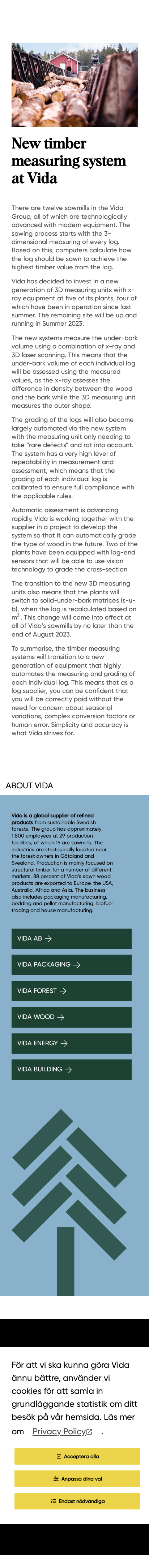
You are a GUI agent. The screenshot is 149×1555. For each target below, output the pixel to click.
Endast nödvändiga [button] (82, 1501)
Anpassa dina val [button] (81, 1479)
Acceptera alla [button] (81, 1456)
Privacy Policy (59, 1431)
